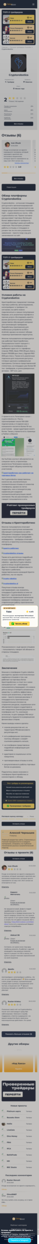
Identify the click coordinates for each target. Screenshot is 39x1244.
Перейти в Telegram (19, 1240)
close (36, 608)
